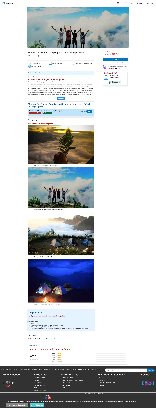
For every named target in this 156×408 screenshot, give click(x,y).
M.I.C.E (101, 377)
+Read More (61, 98)
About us (36, 380)
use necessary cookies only (17, 405)
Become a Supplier (67, 377)
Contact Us (102, 380)
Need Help (149, 3)
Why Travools (66, 385)
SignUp (139, 3)
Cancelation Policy (39, 377)
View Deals (115, 59)
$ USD (125, 3)
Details (118, 68)
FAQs (35, 387)
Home (30, 73)
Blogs (63, 387)
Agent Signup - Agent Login (107, 382)
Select (89, 111)
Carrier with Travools (40, 390)
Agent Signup (66, 382)
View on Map (46, 58)
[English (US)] (119, 3)
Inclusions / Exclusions (35, 113)
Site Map (101, 385)
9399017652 (114, 77)
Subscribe (151, 370)
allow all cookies (37, 405)
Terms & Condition (39, 385)
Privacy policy (38, 382)
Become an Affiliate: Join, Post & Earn (73, 380)
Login (131, 3)
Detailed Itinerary (47, 113)
